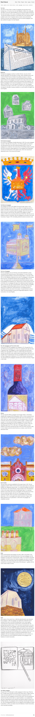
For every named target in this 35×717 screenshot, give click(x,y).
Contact (32, 2)
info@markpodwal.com (10, 714)
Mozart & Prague (12, 5)
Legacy (29, 2)
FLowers (17, 5)
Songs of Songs (25, 5)
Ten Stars (20, 5)
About (16, 2)
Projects (22, 2)
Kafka (8, 5)
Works (19, 2)
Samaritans (31, 5)
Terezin (2, 5)
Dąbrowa (5, 5)
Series (26, 2)
